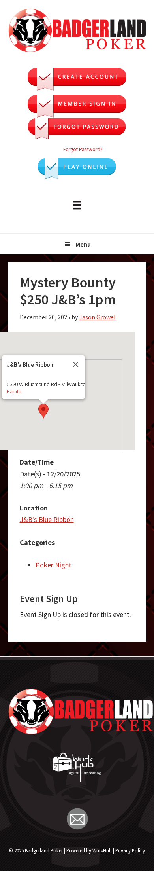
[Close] (75, 364)
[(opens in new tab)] (77, 176)
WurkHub (102, 850)
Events (13, 392)
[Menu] (77, 204)
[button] (43, 411)
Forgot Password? (83, 149)
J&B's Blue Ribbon (47, 519)
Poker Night (53, 564)
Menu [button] (83, 244)
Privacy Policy (130, 850)
